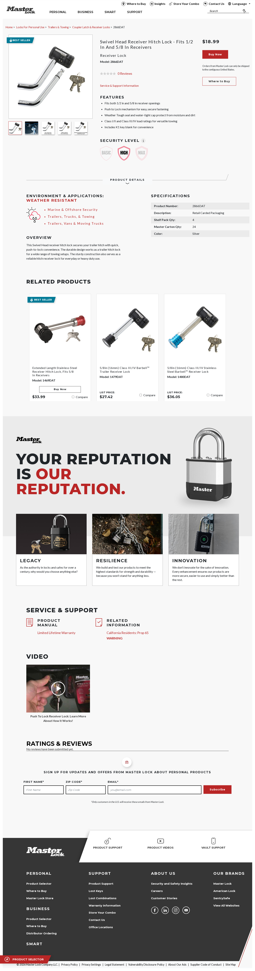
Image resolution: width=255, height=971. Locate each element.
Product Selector (39, 883)
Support (100, 873)
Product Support (101, 883)
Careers (157, 891)
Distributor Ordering (41, 933)
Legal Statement (114, 964)
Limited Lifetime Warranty (56, 633)
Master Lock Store (39, 898)
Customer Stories (164, 898)
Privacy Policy (69, 964)
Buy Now (215, 54)
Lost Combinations (102, 898)
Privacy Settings (91, 964)
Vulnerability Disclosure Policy (146, 964)
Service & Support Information (119, 85)
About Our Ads (177, 964)
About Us (163, 873)
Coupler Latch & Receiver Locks (91, 27)
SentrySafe (221, 898)
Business (38, 909)
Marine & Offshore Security (73, 210)
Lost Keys (96, 891)
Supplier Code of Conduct (206, 964)
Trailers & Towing (58, 27)
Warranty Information (105, 905)
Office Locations (101, 927)
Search (213, 11)
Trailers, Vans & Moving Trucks (76, 223)
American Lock (224, 891)
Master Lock (222, 883)
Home (9, 27)
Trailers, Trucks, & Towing (71, 216)
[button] (219, 81)
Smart (34, 944)
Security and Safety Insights (171, 883)
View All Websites (226, 905)
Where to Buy (36, 891)
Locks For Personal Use (30, 27)
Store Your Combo (102, 912)
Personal (39, 873)
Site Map (231, 964)
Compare (82, 397)
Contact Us (97, 920)
